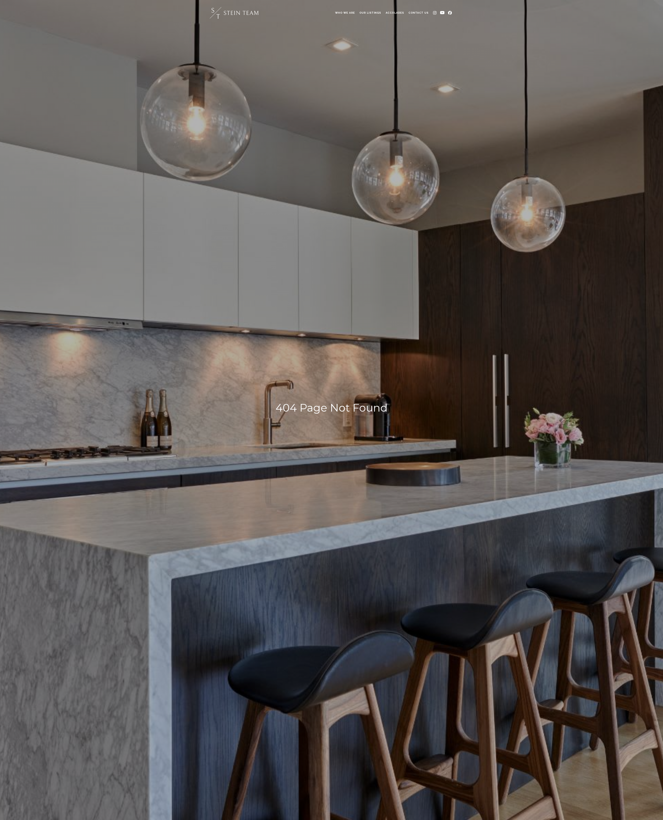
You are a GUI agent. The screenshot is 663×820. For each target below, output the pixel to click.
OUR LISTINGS (370, 12)
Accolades (395, 12)
